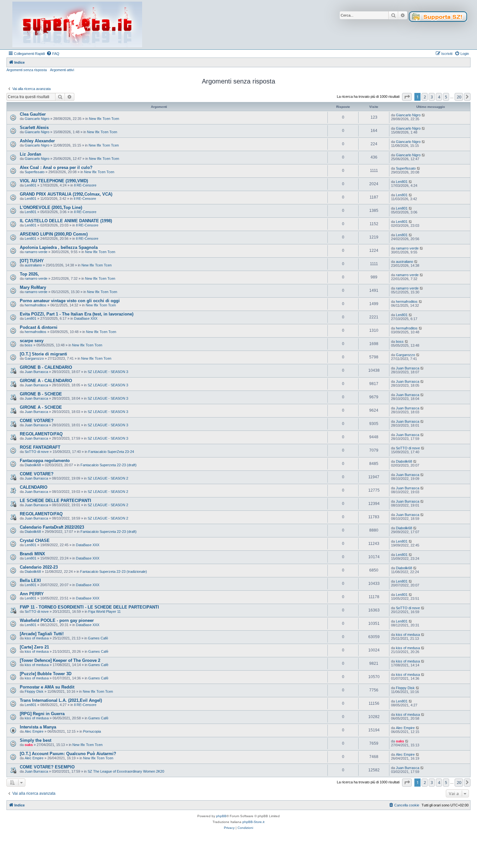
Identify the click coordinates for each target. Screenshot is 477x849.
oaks (29, 745)
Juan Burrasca (36, 372)
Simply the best (35, 740)
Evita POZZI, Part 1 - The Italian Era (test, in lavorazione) (76, 314)
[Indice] (77, 25)
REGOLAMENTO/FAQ (41, 433)
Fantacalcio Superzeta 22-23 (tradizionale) (113, 571)
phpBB (221, 816)
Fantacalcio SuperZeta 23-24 (111, 452)
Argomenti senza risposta (26, 70)
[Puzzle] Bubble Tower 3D (45, 673)
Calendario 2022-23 (39, 567)
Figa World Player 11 (104, 611)
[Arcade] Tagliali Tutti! (42, 633)
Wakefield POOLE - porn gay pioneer (57, 620)
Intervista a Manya (38, 727)
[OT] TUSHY (32, 260)
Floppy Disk (34, 691)
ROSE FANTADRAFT (40, 447)
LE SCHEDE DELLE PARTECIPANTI (55, 500)
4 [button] (439, 97)
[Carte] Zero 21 (34, 647)
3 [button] (432, 97)
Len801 (30, 185)
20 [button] (459, 97)
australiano (33, 265)
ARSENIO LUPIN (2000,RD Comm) (54, 234)
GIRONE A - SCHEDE (41, 407)
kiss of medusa (37, 638)
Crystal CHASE (35, 540)
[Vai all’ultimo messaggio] (424, 115)
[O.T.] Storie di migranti (43, 354)
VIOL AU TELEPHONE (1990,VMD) (54, 180)
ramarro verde (36, 252)
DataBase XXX (85, 318)
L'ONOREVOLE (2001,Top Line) (51, 207)
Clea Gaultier (33, 114)
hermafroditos (35, 305)
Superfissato (34, 172)
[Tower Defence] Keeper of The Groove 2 (60, 660)
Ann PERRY (32, 593)
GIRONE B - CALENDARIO (46, 367)
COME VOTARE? (37, 420)
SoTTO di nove (37, 452)
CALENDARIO (33, 487)
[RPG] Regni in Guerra (42, 713)
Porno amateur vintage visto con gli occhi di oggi (70, 300)
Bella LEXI (30, 580)
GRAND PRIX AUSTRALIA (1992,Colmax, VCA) (66, 194)
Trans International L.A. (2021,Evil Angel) (61, 700)
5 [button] (446, 97)
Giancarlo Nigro (37, 119)
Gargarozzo (34, 358)
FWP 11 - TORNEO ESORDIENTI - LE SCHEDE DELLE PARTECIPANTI (89, 607)
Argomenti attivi (62, 70)
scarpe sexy (31, 340)
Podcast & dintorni (38, 327)
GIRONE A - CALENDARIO (46, 380)
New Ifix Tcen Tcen (104, 119)
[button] (407, 97)
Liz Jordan (30, 154)
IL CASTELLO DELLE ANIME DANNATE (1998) (66, 220)
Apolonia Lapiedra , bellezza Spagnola (59, 247)
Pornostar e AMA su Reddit (47, 687)
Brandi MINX (32, 553)
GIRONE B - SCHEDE (41, 394)
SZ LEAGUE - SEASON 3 (108, 372)
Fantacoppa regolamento (45, 460)
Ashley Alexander (37, 140)
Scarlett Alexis (34, 127)
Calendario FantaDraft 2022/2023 (52, 527)
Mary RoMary (33, 287)
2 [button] (424, 97)
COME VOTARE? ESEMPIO (47, 767)
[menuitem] (52, 54)
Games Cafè (98, 638)
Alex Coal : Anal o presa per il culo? (56, 167)
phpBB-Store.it (253, 822)
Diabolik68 (33, 465)
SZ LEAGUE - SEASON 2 (108, 478)
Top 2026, (29, 274)
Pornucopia (92, 731)
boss (28, 345)
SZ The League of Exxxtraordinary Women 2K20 (126, 771)
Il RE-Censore (85, 185)
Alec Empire (34, 731)
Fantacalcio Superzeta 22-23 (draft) (108, 465)
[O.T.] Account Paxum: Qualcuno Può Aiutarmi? (68, 753)
